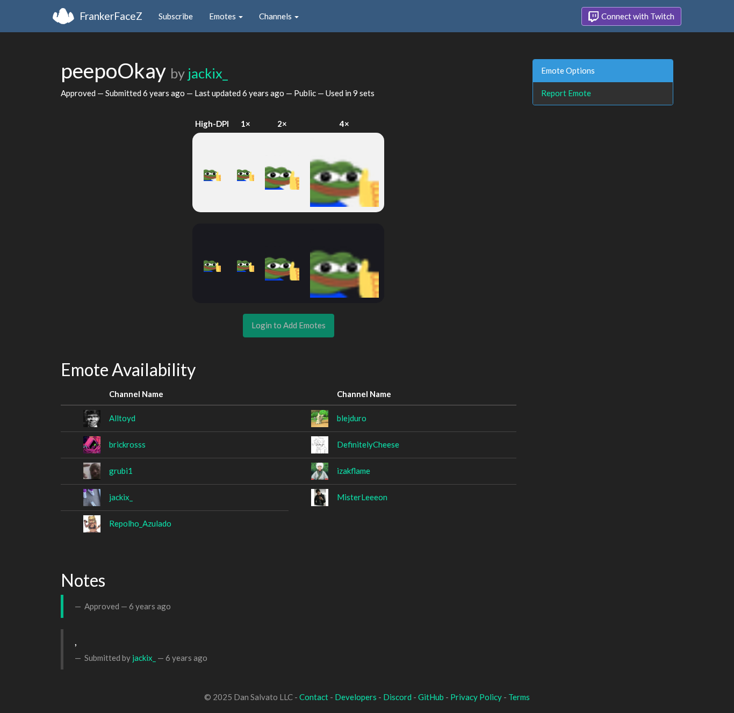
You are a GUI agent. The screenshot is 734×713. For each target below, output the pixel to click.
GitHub (431, 697)
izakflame (353, 471)
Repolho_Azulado (140, 523)
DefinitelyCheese (368, 444)
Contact (313, 697)
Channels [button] (276, 16)
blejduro (351, 418)
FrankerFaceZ (111, 16)
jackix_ (208, 73)
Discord (397, 697)
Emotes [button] (223, 16)
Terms (519, 697)
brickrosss (127, 444)
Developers (356, 697)
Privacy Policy (476, 697)
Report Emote (566, 93)
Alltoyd (122, 418)
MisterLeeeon (362, 497)
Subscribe (176, 16)
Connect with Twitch (637, 16)
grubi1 (121, 471)
